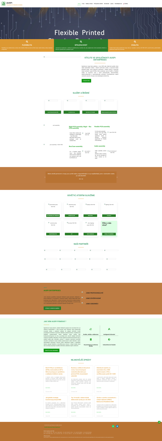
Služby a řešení (89, 3)
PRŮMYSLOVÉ (71, 215)
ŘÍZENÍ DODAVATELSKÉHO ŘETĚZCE (109, 112)
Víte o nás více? (106, 224)
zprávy (111, 3)
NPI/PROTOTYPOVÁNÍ (90, 112)
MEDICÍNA (90, 215)
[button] (1, 23)
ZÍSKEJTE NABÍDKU (109, 234)
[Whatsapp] (113, 426)
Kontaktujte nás (118, 3)
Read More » (48, 387)
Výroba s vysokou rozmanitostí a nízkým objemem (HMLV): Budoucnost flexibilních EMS (106, 399)
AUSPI (9, 3)
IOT (72, 234)
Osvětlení (109, 215)
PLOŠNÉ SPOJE (71, 112)
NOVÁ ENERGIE (90, 234)
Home (79, 3)
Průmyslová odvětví (98, 3)
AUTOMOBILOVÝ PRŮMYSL (53, 215)
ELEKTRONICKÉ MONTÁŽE (53, 112)
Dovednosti (106, 3)
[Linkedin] (117, 426)
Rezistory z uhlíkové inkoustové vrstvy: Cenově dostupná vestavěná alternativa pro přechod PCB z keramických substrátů (80, 372)
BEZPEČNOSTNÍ (53, 234)
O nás (83, 3)
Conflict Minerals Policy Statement (52, 427)
